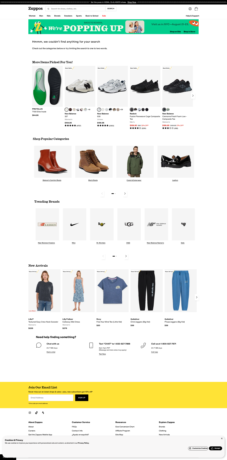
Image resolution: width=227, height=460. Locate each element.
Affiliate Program (122, 431)
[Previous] (102, 193)
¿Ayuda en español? (80, 434)
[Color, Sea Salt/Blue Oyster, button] (103, 109)
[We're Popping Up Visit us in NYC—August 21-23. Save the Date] (113, 26)
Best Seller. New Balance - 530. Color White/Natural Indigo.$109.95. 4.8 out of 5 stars (112, 96)
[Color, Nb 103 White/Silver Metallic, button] (107, 109)
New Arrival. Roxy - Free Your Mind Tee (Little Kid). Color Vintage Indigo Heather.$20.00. (112, 298)
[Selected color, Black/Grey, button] (132, 109)
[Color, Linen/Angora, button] (74, 109)
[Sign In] (190, 8)
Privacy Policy (83, 443)
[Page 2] (115, 193)
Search (110, 9)
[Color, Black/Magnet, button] (110, 109)
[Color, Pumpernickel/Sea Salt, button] (70, 109)
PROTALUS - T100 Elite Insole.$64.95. (47, 91)
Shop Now (131, 2)
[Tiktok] (36, 412)
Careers (31, 431)
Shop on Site (175, 31)
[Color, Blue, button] (143, 109)
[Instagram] (29, 412)
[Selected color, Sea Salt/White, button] (66, 109)
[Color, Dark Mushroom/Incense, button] (114, 109)
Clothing (162, 431)
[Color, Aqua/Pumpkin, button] (168, 109)
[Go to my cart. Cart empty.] (196, 8)
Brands (162, 427)
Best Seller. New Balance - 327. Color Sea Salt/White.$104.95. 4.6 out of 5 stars (80, 96)
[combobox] (75, 8)
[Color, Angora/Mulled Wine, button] (82, 109)
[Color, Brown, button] (135, 109)
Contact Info (77, 431)
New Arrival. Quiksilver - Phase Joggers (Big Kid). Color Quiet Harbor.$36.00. (181, 298)
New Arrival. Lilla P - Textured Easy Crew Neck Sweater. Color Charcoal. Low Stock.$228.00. (44, 299)
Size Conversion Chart (124, 427)
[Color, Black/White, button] (147, 109)
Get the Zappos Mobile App (40, 434)
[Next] (193, 96)
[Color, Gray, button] (139, 109)
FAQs (74, 427)
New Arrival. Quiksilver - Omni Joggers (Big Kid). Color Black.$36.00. (147, 298)
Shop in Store (189, 31)
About (31, 427)
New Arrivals (164, 434)
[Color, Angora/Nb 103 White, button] (85, 109)
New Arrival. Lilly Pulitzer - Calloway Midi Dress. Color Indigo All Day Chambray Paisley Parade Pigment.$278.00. (78, 299)
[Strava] (43, 412)
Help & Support (192, 16)
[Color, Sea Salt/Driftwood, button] (118, 109)
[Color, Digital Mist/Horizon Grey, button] (78, 109)
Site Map (119, 434)
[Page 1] (112, 193)
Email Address (37, 398)
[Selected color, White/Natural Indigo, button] (99, 109)
